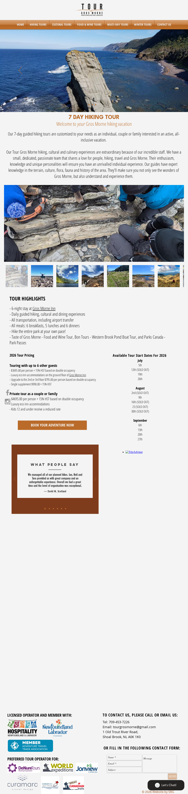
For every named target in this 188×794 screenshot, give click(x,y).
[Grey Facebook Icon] (7, 392)
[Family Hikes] (99, 104)
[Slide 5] (61, 508)
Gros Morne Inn (43, 308)
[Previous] (20, 70)
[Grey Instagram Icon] (7, 401)
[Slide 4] (57, 508)
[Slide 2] (92, 104)
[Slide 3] (95, 104)
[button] (38, 24)
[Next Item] (178, 223)
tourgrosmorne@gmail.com (134, 727)
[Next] (168, 70)
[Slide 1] (89, 104)
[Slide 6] (65, 508)
